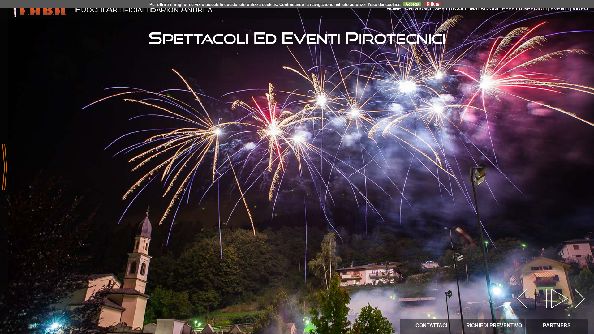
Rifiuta (433, 4)
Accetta (412, 4)
